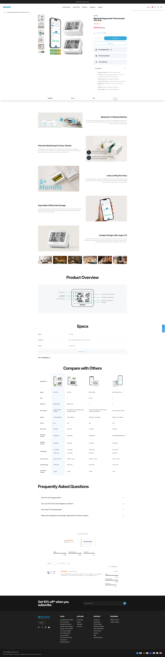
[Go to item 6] (41, 54)
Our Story (79, 626)
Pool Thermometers (65, 631)
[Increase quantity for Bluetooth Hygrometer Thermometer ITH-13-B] (101, 38)
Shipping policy (23, 654)
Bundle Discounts (64, 642)
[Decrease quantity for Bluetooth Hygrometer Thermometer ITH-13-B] (95, 38)
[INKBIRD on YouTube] (49, 627)
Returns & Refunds (98, 628)
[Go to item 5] (41, 47)
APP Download (98, 624)
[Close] (163, 325)
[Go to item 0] (41, 18)
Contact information (30, 654)
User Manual (97, 622)
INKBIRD (96, 15)
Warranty (96, 633)
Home (4, 12)
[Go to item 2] (41, 25)
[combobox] (52, 563)
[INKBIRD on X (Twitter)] (42, 627)
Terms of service (17, 654)
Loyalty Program (114, 622)
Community (80, 619)
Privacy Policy (97, 631)
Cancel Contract (98, 637)
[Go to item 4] (41, 40)
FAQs (95, 635)
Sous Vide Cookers (65, 633)
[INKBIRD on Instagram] (45, 627)
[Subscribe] (124, 603)
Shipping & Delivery (99, 626)
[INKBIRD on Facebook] (39, 627)
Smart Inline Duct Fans (66, 637)
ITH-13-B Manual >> (44, 357)
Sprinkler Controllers (65, 624)
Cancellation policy (37, 654)
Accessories (63, 639)
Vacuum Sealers (64, 635)
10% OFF (163, 329)
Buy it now (110, 43)
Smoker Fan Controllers (66, 628)
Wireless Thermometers (66, 626)
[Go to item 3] (41, 32)
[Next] (84, 39)
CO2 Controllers (64, 622)
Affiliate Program (114, 619)
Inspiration (79, 624)
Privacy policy (11, 654)
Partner (79, 622)
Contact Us (97, 619)
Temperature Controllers (66, 619)
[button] (149, 7)
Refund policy (5, 654)
